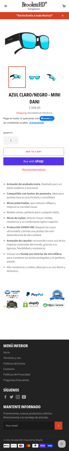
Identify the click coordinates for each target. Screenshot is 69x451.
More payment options (33, 169)
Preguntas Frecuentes (16, 380)
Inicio (6, 352)
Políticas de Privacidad (16, 375)
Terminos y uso (12, 358)
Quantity (8, 133)
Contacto (8, 369)
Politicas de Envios (14, 364)
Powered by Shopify (33, 440)
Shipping (21, 113)
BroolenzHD (16, 440)
